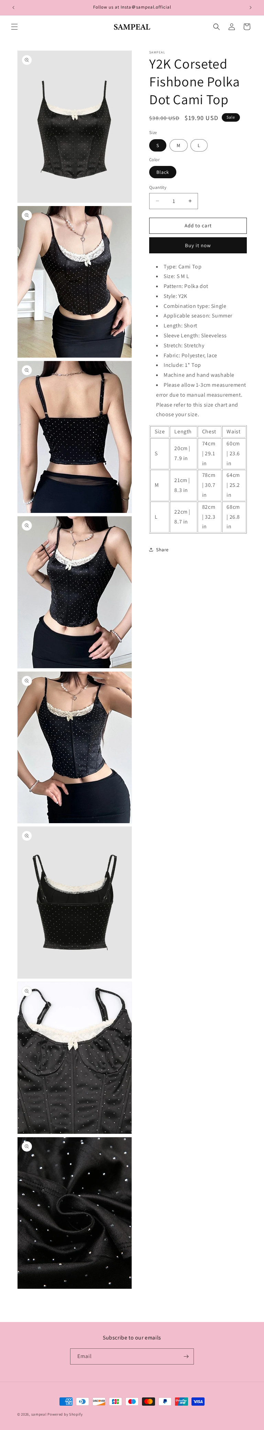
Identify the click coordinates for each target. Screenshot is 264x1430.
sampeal (39, 1414)
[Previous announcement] (13, 7)
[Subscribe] (186, 1356)
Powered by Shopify (65, 1414)
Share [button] (162, 549)
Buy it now (198, 245)
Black (162, 172)
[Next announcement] (250, 7)
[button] (14, 26)
